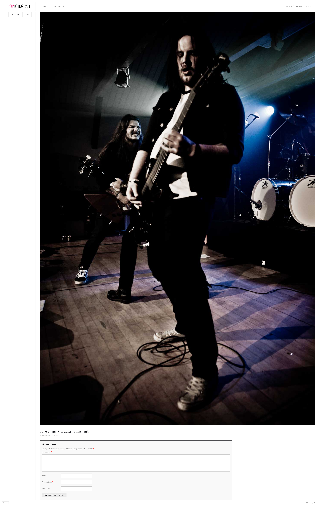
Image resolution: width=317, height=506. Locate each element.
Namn (45, 476)
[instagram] (15, 502)
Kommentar (47, 452)
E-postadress (47, 482)
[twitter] (19, 502)
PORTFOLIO (44, 6)
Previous (15, 14)
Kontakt (310, 6)
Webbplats (46, 489)
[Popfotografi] (19, 6)
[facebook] (12, 502)
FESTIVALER (59, 6)
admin (44, 435)
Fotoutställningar (293, 6)
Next (27, 14)
